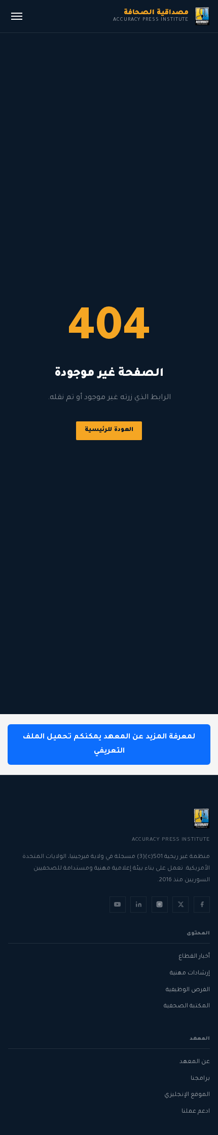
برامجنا (200, 1079)
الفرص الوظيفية (188, 990)
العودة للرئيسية (109, 430)
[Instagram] (160, 904)
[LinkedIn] (138, 904)
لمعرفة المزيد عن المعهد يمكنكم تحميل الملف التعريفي (109, 744)
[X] (180, 904)
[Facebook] (202, 904)
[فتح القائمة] (17, 16)
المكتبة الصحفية (187, 1006)
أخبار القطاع (194, 957)
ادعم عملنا (195, 1112)
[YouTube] (118, 904)
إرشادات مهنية (190, 973)
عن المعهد (194, 1062)
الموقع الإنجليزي (187, 1095)
